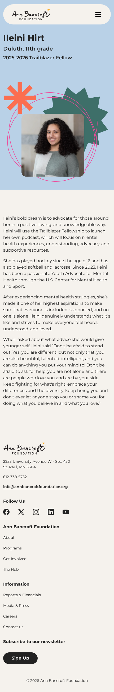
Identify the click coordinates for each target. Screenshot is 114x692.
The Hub (11, 569)
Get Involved (15, 558)
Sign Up (20, 658)
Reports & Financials (22, 595)
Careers (10, 616)
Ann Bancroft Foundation (24, 448)
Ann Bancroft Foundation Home (31, 14)
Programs (12, 548)
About (9, 537)
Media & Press (16, 605)
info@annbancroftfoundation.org (35, 486)
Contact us (13, 626)
